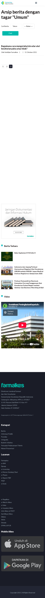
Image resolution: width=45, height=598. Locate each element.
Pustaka (4, 437)
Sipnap (3, 466)
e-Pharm (4, 475)
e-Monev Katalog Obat (9, 472)
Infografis (4, 440)
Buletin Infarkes (7, 443)
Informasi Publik (7, 434)
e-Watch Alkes (6, 502)
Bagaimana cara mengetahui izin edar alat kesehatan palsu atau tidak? (20, 47)
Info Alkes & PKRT (8, 511)
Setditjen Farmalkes (11, 52)
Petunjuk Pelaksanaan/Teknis (11, 445)
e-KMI (3, 463)
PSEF (3, 481)
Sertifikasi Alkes (7, 514)
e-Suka (3, 505)
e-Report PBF (6, 478)
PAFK (3, 520)
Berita (3, 431)
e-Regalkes (5, 499)
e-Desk (3, 484)
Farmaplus (4, 460)
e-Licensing (5, 469)
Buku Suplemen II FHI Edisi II (25, 253)
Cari (10, 33)
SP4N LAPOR (6, 525)
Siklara (3, 517)
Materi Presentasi (7, 448)
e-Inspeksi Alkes (7, 508)
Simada (3, 523)
